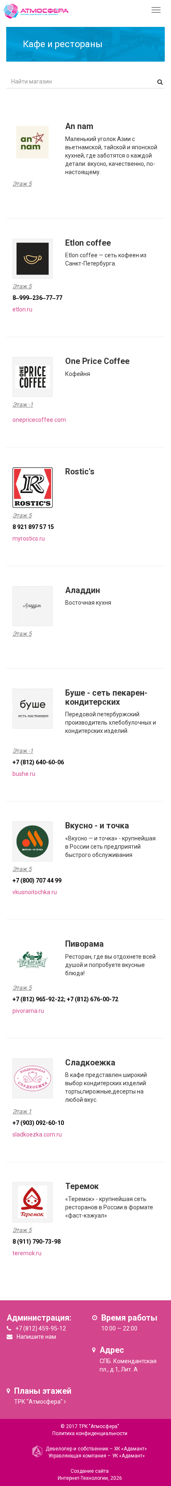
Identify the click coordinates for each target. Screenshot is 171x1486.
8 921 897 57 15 (33, 527)
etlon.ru (22, 309)
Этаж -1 (22, 404)
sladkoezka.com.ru (37, 1134)
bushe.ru (23, 774)
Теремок (82, 1186)
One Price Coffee (97, 361)
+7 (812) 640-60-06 (38, 762)
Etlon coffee (88, 243)
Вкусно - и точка (97, 825)
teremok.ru (27, 1253)
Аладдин (82, 590)
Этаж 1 (22, 1111)
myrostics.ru (28, 538)
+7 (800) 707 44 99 (36, 880)
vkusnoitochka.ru (34, 892)
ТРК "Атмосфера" (38, 1401)
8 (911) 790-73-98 (36, 1241)
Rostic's (80, 471)
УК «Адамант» (128, 1456)
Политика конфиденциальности (89, 1433)
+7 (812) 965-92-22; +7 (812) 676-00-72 (65, 999)
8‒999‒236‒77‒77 (37, 297)
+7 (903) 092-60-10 (38, 1123)
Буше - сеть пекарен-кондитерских (106, 697)
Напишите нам (36, 1336)
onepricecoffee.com (39, 419)
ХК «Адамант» (130, 1449)
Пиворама (84, 944)
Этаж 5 (22, 183)
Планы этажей (42, 1391)
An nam (79, 126)
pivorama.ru (28, 1010)
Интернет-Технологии (83, 1478)
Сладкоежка (90, 1062)
